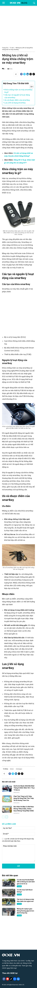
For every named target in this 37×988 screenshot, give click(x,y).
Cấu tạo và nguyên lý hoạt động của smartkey (17, 96)
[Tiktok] (11, 979)
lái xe (11, 769)
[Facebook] (21, 74)
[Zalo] (14, 979)
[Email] (30, 74)
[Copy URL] (33, 74)
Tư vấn (12, 48)
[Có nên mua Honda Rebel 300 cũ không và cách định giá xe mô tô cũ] (8, 883)
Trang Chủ (5, 48)
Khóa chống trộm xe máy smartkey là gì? (18, 91)
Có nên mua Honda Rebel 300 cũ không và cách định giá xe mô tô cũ (26, 882)
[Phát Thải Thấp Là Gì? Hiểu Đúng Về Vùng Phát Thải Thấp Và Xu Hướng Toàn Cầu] (7, 798)
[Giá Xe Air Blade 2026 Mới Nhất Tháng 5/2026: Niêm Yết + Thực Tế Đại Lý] (7, 788)
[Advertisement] (18, 25)
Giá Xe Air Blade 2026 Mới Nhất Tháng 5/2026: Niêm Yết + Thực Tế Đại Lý (24, 788)
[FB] (4, 979)
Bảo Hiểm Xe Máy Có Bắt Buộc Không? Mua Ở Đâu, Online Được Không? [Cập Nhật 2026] (24, 808)
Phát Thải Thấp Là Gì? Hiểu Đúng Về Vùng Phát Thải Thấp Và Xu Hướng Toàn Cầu (24, 798)
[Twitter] (24, 74)
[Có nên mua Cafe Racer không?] (8, 893)
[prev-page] (3, 817)
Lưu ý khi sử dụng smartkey (15, 103)
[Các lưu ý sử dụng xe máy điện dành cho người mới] (8, 902)
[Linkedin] (27, 74)
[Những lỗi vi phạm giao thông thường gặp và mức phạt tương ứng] (8, 912)
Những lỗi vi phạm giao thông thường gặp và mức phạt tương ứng (25, 911)
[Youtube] (7, 979)
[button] (30, 86)
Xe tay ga (19, 769)
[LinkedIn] (18, 979)
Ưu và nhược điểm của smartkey (17, 100)
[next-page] (6, 817)
